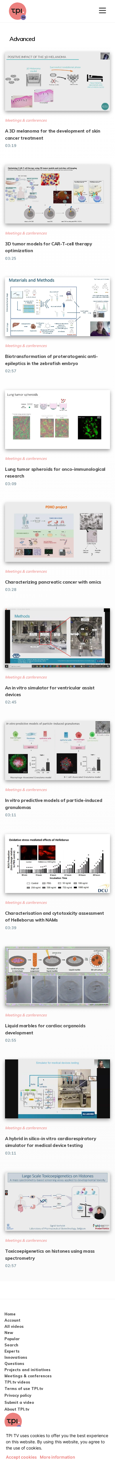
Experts (11, 1351)
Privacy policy (17, 1395)
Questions (14, 1363)
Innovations (15, 1357)
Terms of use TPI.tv (23, 1388)
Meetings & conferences (28, 1375)
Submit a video (19, 1402)
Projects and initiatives (27, 1369)
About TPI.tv (16, 1409)
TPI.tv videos (17, 1382)
